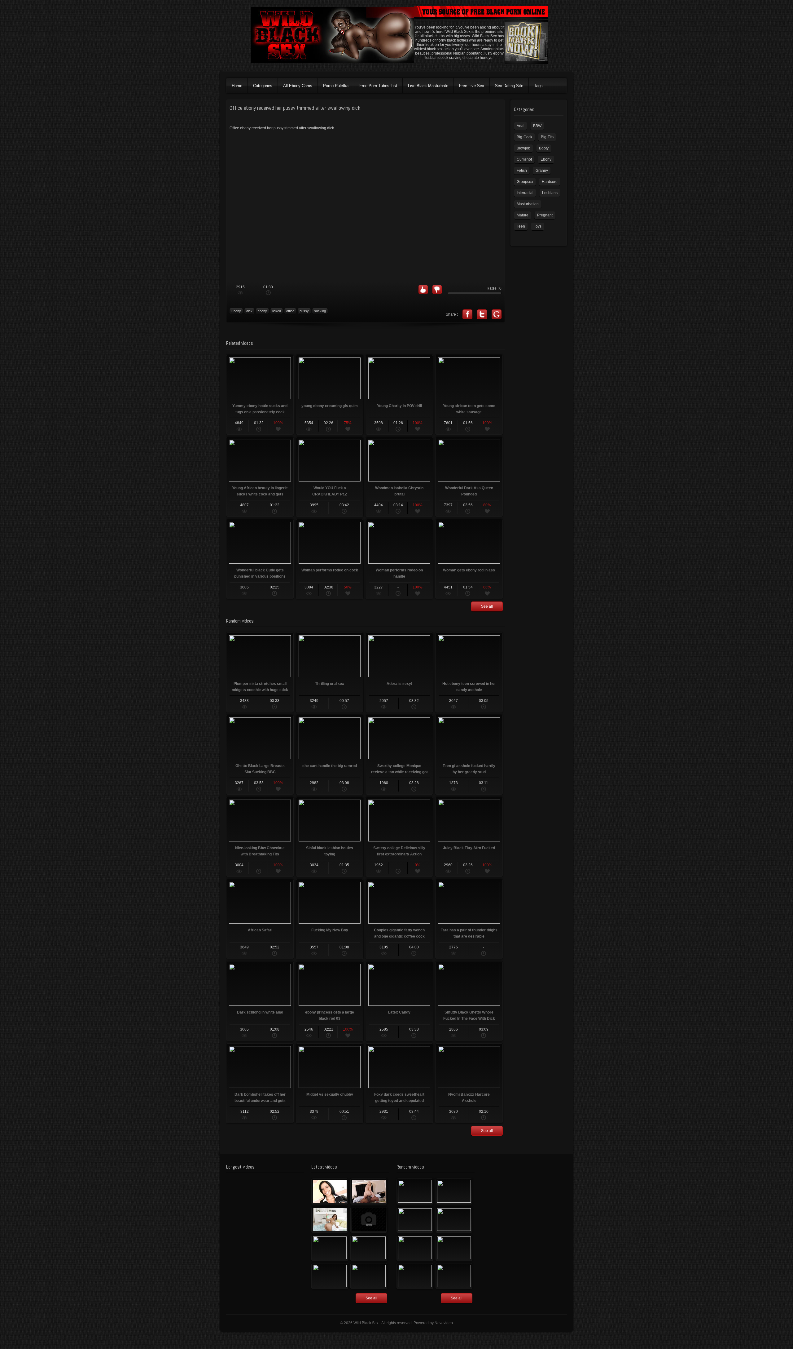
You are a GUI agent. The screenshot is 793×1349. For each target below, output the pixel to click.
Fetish (522, 170)
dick (249, 311)
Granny (542, 170)
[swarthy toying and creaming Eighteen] (330, 1248)
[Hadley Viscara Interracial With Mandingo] (369, 1191)
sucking (320, 311)
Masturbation (528, 204)
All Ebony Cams (297, 85)
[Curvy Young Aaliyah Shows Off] (330, 1219)
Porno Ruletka (335, 85)
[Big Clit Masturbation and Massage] (454, 1191)
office (290, 311)
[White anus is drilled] (330, 1276)
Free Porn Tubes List (378, 85)
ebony (262, 311)
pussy (304, 311)
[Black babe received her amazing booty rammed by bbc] (369, 1248)
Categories (262, 85)
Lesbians (550, 193)
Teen (521, 226)
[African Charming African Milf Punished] (415, 1276)
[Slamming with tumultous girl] (415, 1219)
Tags (538, 85)
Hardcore (550, 182)
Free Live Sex (471, 85)
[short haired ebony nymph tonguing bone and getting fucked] (454, 1276)
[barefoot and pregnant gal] (454, 1248)
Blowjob (523, 148)
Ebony (236, 311)
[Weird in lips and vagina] (415, 1248)
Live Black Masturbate (428, 85)
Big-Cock (524, 137)
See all (487, 606)
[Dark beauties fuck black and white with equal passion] (415, 1191)
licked (276, 311)
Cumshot (524, 159)
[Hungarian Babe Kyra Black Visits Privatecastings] (330, 1191)
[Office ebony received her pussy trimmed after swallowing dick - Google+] (497, 314)
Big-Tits (547, 137)
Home (237, 85)
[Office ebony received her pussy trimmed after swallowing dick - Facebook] (467, 314)
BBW (537, 126)
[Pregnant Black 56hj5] (369, 1276)
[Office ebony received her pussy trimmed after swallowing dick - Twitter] (482, 314)
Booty (544, 148)
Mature (522, 215)
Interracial (525, 193)
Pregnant (545, 215)
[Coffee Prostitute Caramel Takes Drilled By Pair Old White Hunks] (454, 1219)
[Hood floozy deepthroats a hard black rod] (369, 1219)
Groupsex (525, 182)
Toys (537, 226)
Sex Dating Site (509, 85)
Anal (520, 126)
